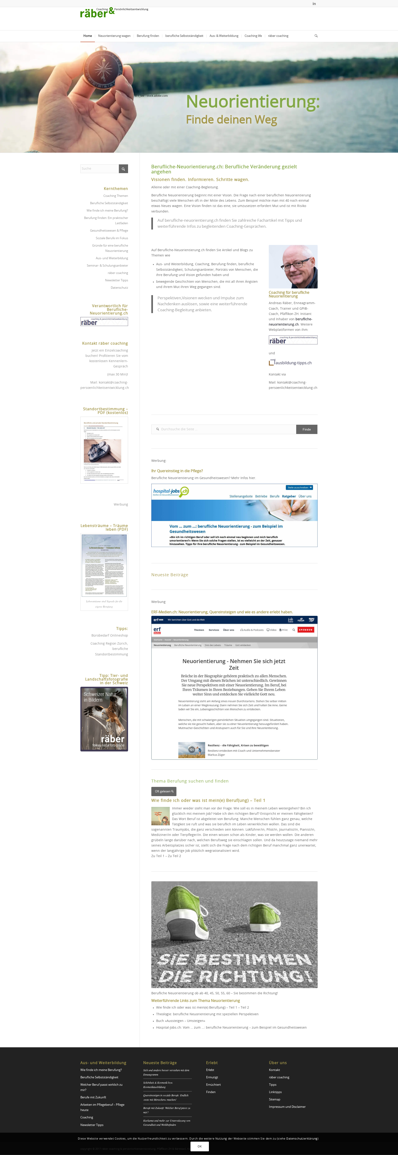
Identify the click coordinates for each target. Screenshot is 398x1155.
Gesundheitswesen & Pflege (109, 230)
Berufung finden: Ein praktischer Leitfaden (106, 221)
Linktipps (275, 1092)
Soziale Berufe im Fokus (112, 238)
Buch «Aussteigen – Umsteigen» (180, 1021)
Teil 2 (245, 1007)
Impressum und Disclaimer (287, 1107)
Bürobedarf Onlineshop (109, 635)
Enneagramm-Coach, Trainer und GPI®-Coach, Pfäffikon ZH (292, 308)
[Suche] (315, 36)
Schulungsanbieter (199, 269)
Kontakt (274, 1070)
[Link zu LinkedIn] (314, 3)
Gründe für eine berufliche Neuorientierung (110, 248)
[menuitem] (87, 36)
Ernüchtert (213, 1084)
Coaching (202, 264)
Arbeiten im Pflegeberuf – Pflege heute (102, 1107)
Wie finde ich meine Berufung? (107, 210)
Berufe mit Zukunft (93, 1097)
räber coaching (118, 273)
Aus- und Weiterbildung (174, 264)
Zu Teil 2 (174, 856)
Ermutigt (212, 1077)
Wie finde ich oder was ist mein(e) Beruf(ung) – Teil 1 (196, 1007)
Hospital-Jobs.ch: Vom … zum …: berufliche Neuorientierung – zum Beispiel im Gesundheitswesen (231, 1027)
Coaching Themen (115, 196)
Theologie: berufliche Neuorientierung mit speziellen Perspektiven (207, 1014)
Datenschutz (119, 287)
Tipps (272, 1084)
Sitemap (274, 1099)
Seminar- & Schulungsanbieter (107, 265)
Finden (211, 1092)
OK (200, 1146)
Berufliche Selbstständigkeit (109, 203)
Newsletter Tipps (116, 280)
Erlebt (210, 1070)
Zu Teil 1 (157, 856)
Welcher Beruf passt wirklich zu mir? (101, 1087)
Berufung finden (224, 264)
